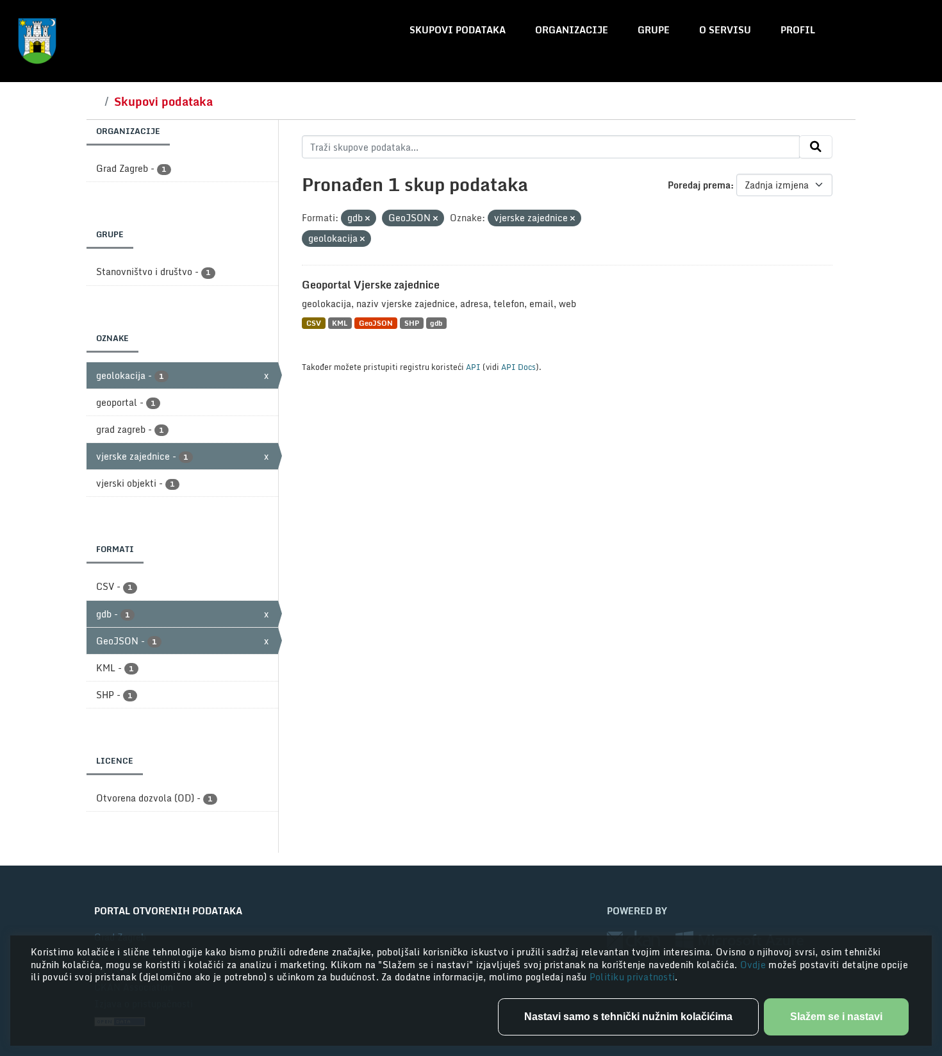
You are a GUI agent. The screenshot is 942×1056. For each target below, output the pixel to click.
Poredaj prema (699, 185)
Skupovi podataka (457, 29)
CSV (313, 322)
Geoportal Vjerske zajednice (371, 284)
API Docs (518, 366)
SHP (411, 322)
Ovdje (754, 964)
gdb (436, 322)
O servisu (725, 29)
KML (339, 322)
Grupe (654, 29)
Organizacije (571, 29)
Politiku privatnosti (632, 976)
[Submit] (815, 146)
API (473, 366)
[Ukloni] (367, 218)
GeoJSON (376, 322)
